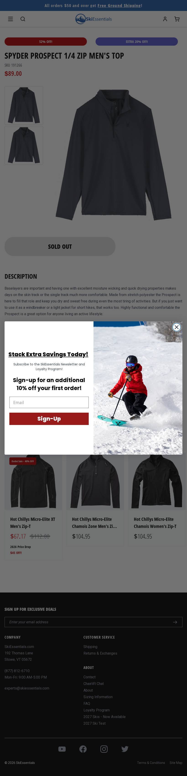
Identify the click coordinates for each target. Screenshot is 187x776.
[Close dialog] (177, 327)
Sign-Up (49, 418)
